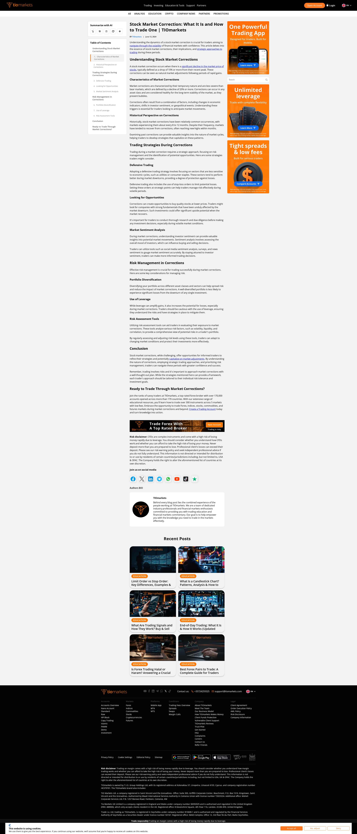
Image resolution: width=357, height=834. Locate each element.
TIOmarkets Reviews (204, 723)
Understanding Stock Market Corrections (106, 50)
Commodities (132, 711)
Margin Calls (175, 714)
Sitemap (158, 757)
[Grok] (113, 31)
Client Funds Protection (206, 717)
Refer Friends (201, 745)
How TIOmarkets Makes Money (209, 714)
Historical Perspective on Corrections (105, 65)
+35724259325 (201, 691)
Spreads (173, 708)
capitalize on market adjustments (186, 358)
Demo (104, 730)
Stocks (129, 714)
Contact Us (200, 742)
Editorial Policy (143, 757)
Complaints (200, 736)
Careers (198, 739)
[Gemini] (120, 31)
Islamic (104, 723)
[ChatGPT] (93, 31)
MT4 (153, 708)
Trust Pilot (199, 726)
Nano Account (107, 708)
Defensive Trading (102, 80)
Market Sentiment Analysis (106, 91)
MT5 (153, 711)
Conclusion (97, 121)
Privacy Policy (107, 757)
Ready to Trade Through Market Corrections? (104, 128)
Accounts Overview (110, 705)
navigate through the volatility (145, 45)
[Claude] (99, 31)
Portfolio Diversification (105, 105)
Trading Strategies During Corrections (104, 74)
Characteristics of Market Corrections (106, 57)
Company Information (241, 717)
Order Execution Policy (241, 708)
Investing (158, 5)
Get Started (200, 730)
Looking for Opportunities (106, 86)
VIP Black (105, 717)
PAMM (104, 726)
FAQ (197, 733)
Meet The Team (202, 708)
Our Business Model (204, 711)
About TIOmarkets (203, 705)
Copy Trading (107, 720)
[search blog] (266, 79)
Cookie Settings (125, 757)
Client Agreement (239, 705)
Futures (129, 720)
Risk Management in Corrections (102, 98)
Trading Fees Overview (179, 705)
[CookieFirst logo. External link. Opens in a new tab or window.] (10, 825)
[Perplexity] (106, 31)
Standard (105, 711)
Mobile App (156, 705)
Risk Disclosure (238, 714)
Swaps (172, 711)
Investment (106, 733)
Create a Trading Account (202, 409)
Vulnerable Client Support (207, 720)
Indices (129, 708)
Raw (103, 714)
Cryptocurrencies (134, 717)
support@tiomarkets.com (228, 691)
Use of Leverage (101, 110)
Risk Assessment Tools (104, 115)
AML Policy (236, 711)
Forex (128, 705)
